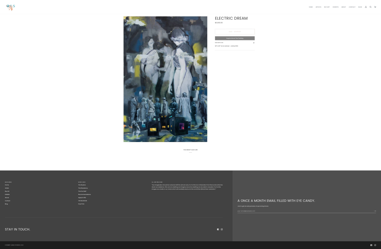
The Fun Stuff (82, 191)
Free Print (81, 204)
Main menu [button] (8, 182)
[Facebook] (218, 229)
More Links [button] (82, 182)
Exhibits (7, 194)
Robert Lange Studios (13, 245)
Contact (7, 201)
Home (7, 185)
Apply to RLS (82, 198)
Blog (6, 204)
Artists (7, 188)
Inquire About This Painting (234, 38)
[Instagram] (222, 229)
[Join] (373, 211)
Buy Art (7, 191)
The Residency (83, 188)
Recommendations (84, 194)
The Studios (82, 185)
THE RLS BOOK (82, 201)
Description (219, 42)
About (7, 198)
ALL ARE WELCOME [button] (157, 182)
